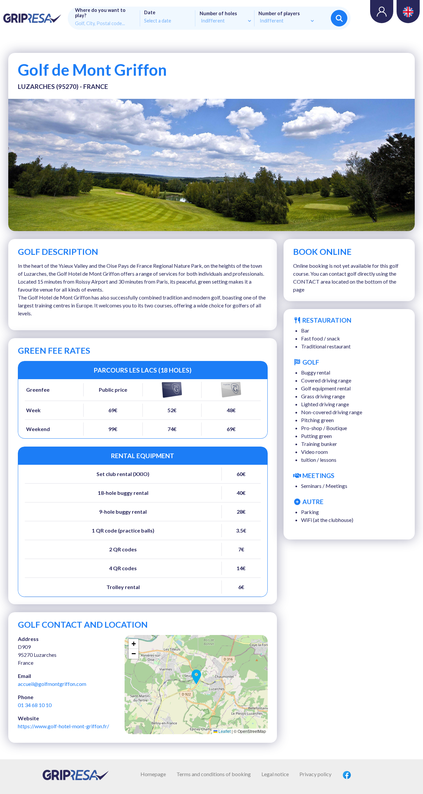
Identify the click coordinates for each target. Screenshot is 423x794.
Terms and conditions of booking (213, 774)
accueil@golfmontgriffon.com (52, 684)
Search (339, 18)
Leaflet (224, 731)
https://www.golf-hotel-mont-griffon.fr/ (63, 726)
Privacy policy (315, 774)
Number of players (279, 13)
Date (149, 12)
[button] (196, 677)
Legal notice (275, 774)
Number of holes (218, 13)
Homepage (153, 774)
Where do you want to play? (100, 13)
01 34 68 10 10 (35, 705)
